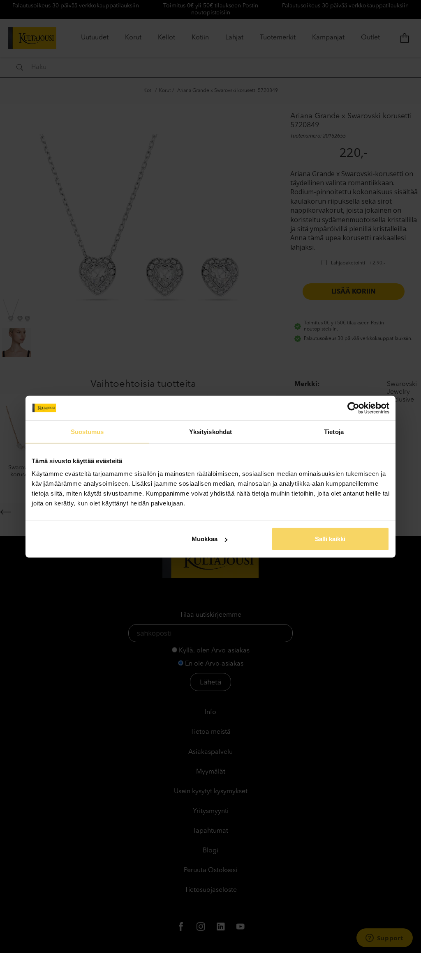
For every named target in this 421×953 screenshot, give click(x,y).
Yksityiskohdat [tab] (210, 431)
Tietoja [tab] (334, 431)
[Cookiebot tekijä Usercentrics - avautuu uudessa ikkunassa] (353, 408)
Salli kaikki (330, 538)
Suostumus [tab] (87, 431)
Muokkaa (204, 538)
